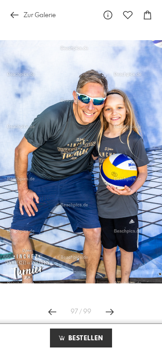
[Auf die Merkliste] (127, 15)
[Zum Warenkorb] (147, 15)
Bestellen (84, 338)
